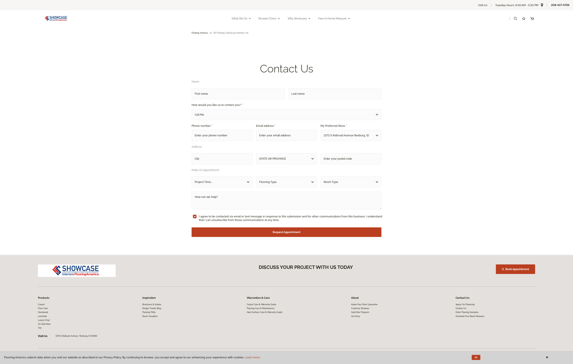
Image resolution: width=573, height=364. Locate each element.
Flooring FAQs (148, 312)
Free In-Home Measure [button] (332, 18)
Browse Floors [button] (268, 18)
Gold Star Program (360, 312)
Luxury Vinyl (44, 320)
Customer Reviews (360, 308)
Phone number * (202, 125)
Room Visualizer (150, 316)
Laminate (42, 316)
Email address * (265, 125)
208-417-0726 (560, 5)
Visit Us (482, 5)
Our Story (355, 316)
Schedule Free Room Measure (470, 316)
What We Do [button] (239, 18)
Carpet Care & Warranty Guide (261, 304)
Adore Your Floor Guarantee (364, 304)
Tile (39, 328)
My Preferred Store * (334, 125)
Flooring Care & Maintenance (261, 308)
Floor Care (43, 308)
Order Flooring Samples (467, 312)
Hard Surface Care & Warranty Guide (264, 312)
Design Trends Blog (151, 308)
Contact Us (461, 308)
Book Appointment (517, 269)
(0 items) (532, 18)
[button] (515, 18)
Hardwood (43, 312)
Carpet (41, 304)
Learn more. (253, 357)
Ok (476, 357)
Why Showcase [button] (297, 18)
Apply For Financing (465, 304)
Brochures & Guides (151, 304)
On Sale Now (44, 324)
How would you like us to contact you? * (217, 104)
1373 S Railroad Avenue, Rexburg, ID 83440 (76, 336)
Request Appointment (286, 232)
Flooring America (200, 33)
